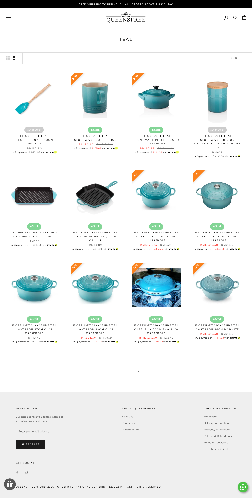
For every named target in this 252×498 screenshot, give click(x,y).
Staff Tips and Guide (216, 449)
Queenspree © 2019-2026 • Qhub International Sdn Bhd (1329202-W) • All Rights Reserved (88, 486)
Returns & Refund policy (219, 436)
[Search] (235, 17)
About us (127, 416)
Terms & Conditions (216, 442)
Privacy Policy (130, 429)
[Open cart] (244, 17)
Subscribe (30, 444)
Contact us (128, 423)
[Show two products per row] (8, 58)
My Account (211, 416)
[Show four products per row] (14, 58)
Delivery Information (216, 423)
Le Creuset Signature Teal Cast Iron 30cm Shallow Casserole (156, 329)
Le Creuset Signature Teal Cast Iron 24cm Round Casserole (218, 236)
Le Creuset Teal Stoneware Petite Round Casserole (156, 139)
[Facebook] (17, 472)
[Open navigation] (8, 17)
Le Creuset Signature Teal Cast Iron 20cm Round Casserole (156, 236)
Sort (235, 57)
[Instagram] (26, 472)
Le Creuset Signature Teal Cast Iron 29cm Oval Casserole (95, 329)
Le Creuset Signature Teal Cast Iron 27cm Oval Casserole (34, 329)
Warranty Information (217, 429)
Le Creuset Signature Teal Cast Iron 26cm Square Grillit (95, 236)
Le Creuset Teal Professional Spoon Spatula (34, 139)
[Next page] (138, 371)
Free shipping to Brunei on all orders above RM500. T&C (126, 4)
